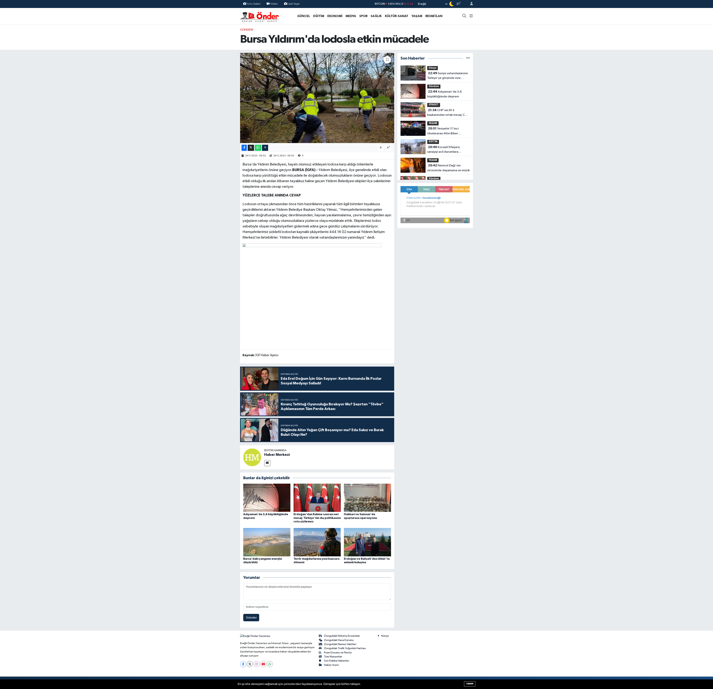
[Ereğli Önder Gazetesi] (259, 16)
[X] (250, 664)
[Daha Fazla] (265, 148)
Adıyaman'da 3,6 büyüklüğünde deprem (444, 94)
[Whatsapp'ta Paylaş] (258, 148)
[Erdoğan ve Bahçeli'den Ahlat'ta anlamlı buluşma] (367, 542)
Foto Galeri (253, 3)
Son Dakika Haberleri (336, 660)
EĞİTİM (318, 16)
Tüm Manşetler (333, 656)
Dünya (432, 68)
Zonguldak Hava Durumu (339, 640)
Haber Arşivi (331, 665)
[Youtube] (263, 664)
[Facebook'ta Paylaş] (244, 148)
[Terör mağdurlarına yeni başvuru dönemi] (317, 542)
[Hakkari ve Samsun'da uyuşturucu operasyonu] (367, 497)
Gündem (246, 29)
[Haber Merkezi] (252, 457)
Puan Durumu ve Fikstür (338, 652)
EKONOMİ (334, 16)
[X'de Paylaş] (251, 148)
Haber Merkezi (277, 455)
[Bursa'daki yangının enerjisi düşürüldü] (266, 542)
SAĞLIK (376, 16)
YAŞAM (416, 16)
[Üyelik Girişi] (470, 4)
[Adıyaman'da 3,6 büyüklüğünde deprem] (266, 497)
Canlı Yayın (293, 3)
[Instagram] (256, 664)
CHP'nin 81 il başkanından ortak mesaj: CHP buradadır (448, 113)
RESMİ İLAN (433, 16)
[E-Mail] (267, 463)
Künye (385, 635)
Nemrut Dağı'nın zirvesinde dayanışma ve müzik (448, 168)
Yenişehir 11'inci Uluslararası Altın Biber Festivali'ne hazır (443, 131)
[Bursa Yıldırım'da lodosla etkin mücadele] (317, 98)
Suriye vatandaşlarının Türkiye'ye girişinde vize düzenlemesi (447, 76)
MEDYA (351, 16)
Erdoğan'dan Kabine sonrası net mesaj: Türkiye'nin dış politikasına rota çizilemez (317, 518)
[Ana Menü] (471, 16)
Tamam (469, 684)
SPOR (363, 16)
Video (274, 3)
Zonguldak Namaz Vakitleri (340, 644)
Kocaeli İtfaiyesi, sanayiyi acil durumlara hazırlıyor (443, 149)
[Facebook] (243, 664)
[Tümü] (468, 58)
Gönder (251, 617)
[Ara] (464, 16)
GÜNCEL (303, 16)
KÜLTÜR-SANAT (396, 16)
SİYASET (434, 105)
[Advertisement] (224, 83)
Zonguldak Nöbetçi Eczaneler (342, 635)
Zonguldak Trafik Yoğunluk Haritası (345, 648)
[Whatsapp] (270, 664)
